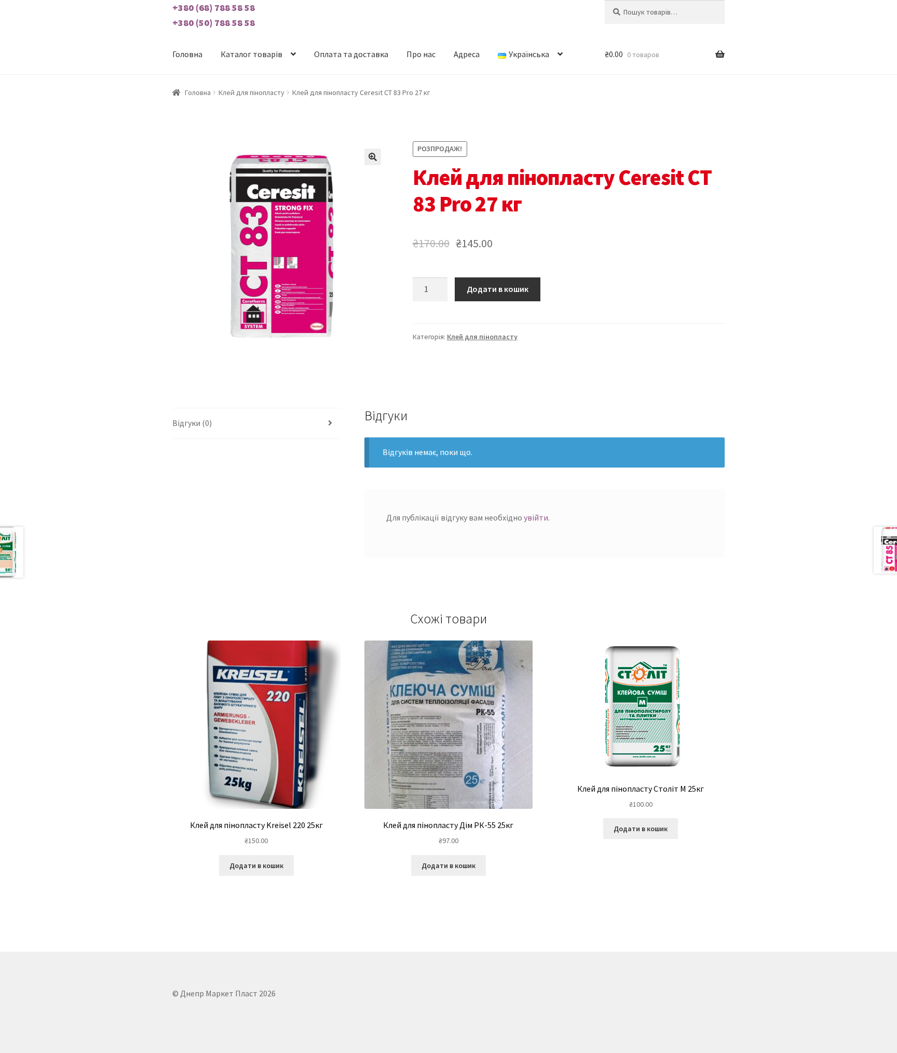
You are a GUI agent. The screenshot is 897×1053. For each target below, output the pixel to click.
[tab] (256, 423)
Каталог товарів (251, 54)
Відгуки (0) (192, 423)
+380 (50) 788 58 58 (213, 23)
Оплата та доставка (351, 54)
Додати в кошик (497, 289)
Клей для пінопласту (251, 92)
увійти (536, 517)
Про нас (421, 54)
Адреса (467, 54)
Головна (187, 54)
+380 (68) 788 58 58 (213, 8)
